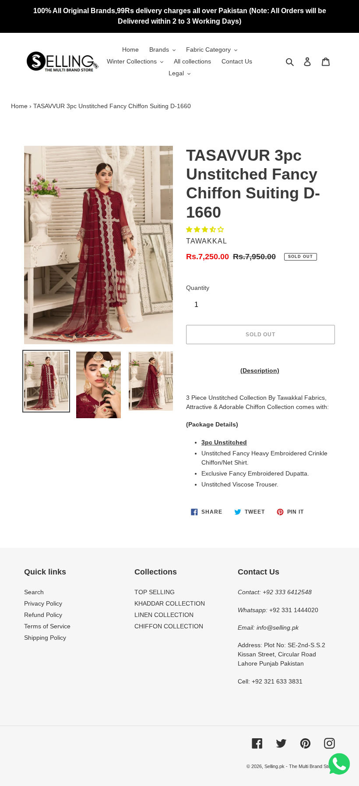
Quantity (197, 287)
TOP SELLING (154, 592)
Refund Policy (43, 614)
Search (34, 592)
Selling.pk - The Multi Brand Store (299, 766)
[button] (205, 229)
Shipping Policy (45, 637)
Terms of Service (47, 626)
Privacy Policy (43, 603)
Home (19, 105)
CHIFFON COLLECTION (168, 626)
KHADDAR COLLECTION (169, 603)
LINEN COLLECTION (164, 614)
